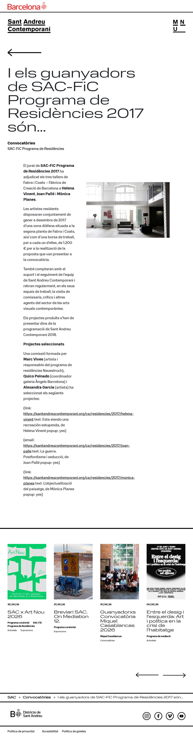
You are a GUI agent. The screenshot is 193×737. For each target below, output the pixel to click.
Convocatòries (37, 697)
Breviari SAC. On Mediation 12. (71, 617)
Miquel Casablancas (111, 636)
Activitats (12, 630)
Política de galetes (74, 731)
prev (147, 675)
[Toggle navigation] (179, 26)
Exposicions (27, 630)
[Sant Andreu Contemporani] (29, 26)
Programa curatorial (18, 623)
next (174, 675)
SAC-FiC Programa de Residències (36, 149)
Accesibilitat (50, 731)
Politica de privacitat (21, 731)
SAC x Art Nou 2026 (26, 614)
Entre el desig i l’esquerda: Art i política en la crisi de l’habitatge (165, 621)
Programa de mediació (159, 636)
